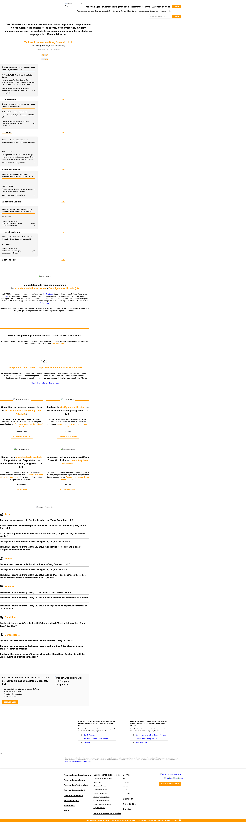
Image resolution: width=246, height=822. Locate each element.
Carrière (127, 808)
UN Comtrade (48, 294)
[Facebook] (169, 778)
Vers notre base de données (148, 11)
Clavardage (127, 793)
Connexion (163, 11)
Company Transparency (101, 797)
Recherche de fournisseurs (77, 774)
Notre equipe (129, 803)
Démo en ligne (10, 702)
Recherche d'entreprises (76, 785)
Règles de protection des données (123, 820)
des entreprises (67, 489)
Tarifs (147, 6)
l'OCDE (6, 296)
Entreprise (128, 798)
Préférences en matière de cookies (97, 820)
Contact (125, 789)
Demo (176, 6)
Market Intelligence (99, 786)
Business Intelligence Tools (102, 778)
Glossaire (126, 782)
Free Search (97, 782)
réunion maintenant (22, 437)
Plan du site (152, 820)
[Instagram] (178, 778)
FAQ (124, 778)
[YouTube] (173, 778)
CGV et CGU (141, 820)
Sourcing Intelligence (100, 789)
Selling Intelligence (100, 793)
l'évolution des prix (68, 437)
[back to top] (1, 753)
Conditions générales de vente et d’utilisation (77, 761)
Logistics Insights (99, 808)
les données (21, 489)
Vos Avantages (92, 6)
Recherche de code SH (103, 11)
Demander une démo (170, 784)
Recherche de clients (74, 780)
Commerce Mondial (119, 11)
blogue (125, 786)
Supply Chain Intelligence (102, 804)
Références (137, 6)
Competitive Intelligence (101, 800)
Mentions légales (164, 820)
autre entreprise (58, 343)
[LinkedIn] (164, 778)
